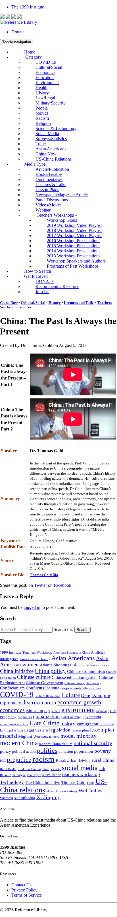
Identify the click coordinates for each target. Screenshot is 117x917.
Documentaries (48, 179)
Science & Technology (55, 128)
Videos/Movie (48, 204)
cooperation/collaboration (80, 688)
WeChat (87, 791)
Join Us (42, 291)
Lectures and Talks (79, 302)
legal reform (15, 730)
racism (43, 759)
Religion (43, 123)
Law (3, 730)
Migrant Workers (33, 736)
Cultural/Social (48, 67)
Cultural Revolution (47, 696)
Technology (12, 782)
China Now (46, 154)
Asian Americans (50, 148)
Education (44, 77)
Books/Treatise (48, 174)
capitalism (88, 665)
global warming (71, 716)
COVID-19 (45, 62)
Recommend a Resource (57, 286)
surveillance (51, 775)
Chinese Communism (86, 671)
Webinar (43, 210)
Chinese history (74, 683)
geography (8, 717)
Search (82, 630)
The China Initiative (42, 782)
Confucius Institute (42, 687)
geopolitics (25, 716)
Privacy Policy (24, 890)
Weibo (103, 791)
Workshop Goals (62, 220)
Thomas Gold (73, 782)
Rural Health (8, 769)
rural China (103, 760)
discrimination (39, 702)
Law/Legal (45, 97)
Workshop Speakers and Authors (76, 261)
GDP (113, 711)
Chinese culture (34, 677)
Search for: (63, 629)
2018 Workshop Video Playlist (74, 230)
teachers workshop (81, 774)
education (34, 710)
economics (12, 710)
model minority (78, 736)
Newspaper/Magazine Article (61, 194)
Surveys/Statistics (51, 138)
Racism (42, 118)
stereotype (19, 775)
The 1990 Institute (27, 7)
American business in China (71, 652)
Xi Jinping (48, 797)
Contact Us (21, 884)
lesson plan (80, 730)
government (92, 717)
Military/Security (50, 103)
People (41, 108)
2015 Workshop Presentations (73, 245)
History (42, 92)
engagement (52, 711)
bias (76, 665)
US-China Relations (53, 159)
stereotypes (34, 775)
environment (78, 709)
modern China (19, 743)
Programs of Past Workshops (73, 266)
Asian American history (35, 659)
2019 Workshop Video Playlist (74, 225)
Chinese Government (44, 682)
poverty (102, 751)
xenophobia (24, 797)
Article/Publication (52, 169)
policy (5, 751)
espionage (102, 711)
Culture (71, 695)
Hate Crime (44, 723)
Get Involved (36, 276)
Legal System (36, 730)
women (6, 797)
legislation (59, 730)
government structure (14, 724)
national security (93, 743)
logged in (32, 607)
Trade (40, 143)
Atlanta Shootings (55, 664)
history (68, 723)
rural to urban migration (33, 769)
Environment (47, 82)
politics (41, 113)
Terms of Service (26, 895)
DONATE (44, 281)
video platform (56, 791)
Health (41, 87)
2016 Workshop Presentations (73, 240)
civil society (93, 683)
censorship (104, 665)
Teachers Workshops (56, 215)
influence (106, 724)
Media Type (35, 164)
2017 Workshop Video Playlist (74, 235)
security (56, 769)
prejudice (19, 759)
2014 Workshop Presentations (73, 250)
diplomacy (10, 702)
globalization (46, 716)
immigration (87, 723)
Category (33, 57)
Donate (17, 31)
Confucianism (12, 687)
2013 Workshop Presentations (73, 255)
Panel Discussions (51, 199)
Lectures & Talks (50, 184)
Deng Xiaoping (96, 695)
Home (29, 52)
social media (80, 767)
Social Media (47, 133)
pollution (65, 751)
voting (72, 791)
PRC (3, 760)
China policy (50, 671)
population (83, 751)
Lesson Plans (47, 189)
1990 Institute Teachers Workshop (26, 652)
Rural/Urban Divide (73, 760)
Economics (45, 72)
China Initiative (17, 671)
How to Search (37, 271)
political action (24, 751)
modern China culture (55, 744)
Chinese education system (75, 677)
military (54, 736)
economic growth (79, 702)
